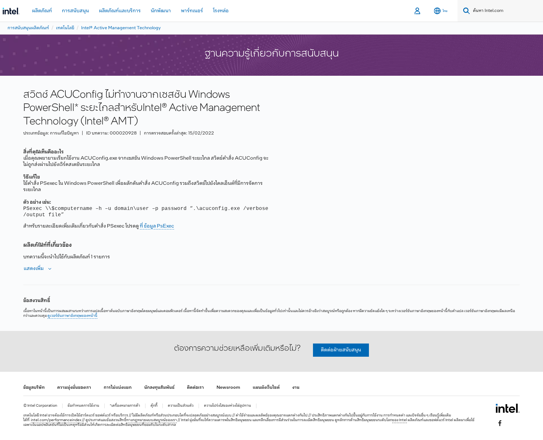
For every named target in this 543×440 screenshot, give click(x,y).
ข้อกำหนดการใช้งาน (83, 406)
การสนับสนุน (75, 10)
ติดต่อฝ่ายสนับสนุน (341, 350)
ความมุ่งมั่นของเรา (74, 388)
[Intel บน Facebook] (500, 423)
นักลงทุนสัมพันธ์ (159, 388)
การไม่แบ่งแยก (118, 388)
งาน (295, 388)
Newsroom (228, 388)
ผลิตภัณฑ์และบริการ (120, 10)
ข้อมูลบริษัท (34, 388)
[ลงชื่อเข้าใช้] (418, 11)
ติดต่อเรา (195, 388)
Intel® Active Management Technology (121, 28)
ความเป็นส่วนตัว (181, 406)
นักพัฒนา (161, 10)
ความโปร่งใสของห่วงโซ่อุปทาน (227, 406)
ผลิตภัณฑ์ (42, 10)
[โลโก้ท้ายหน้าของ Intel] (508, 408)
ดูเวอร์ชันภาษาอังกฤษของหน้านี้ (72, 315)
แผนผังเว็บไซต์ (266, 388)
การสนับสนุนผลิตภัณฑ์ (28, 28)
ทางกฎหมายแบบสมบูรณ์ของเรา (151, 420)
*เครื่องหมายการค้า (125, 406)
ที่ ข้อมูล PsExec (157, 226)
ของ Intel (399, 420)
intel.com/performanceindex (56, 420)
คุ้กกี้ (154, 406)
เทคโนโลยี (65, 28)
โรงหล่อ (221, 10)
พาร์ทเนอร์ (192, 10)
